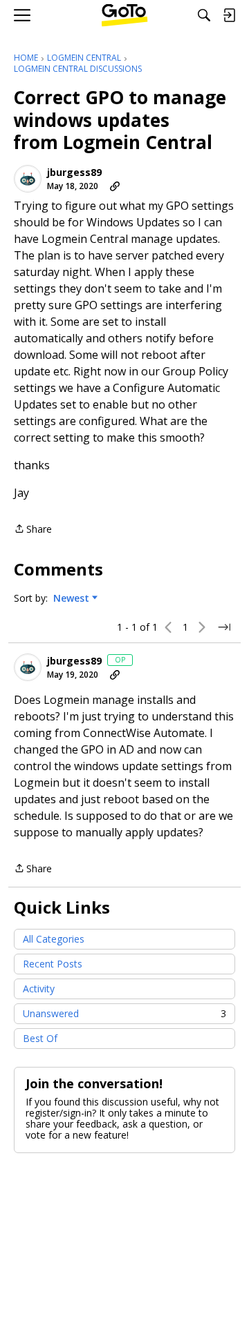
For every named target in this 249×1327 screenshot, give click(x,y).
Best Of (40, 1038)
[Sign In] (228, 15)
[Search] (204, 15)
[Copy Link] (115, 186)
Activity (39, 988)
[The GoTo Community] (125, 15)
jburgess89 (74, 172)
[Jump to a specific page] (224, 627)
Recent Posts (52, 963)
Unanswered (124, 1013)
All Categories (53, 938)
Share (33, 529)
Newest (71, 598)
